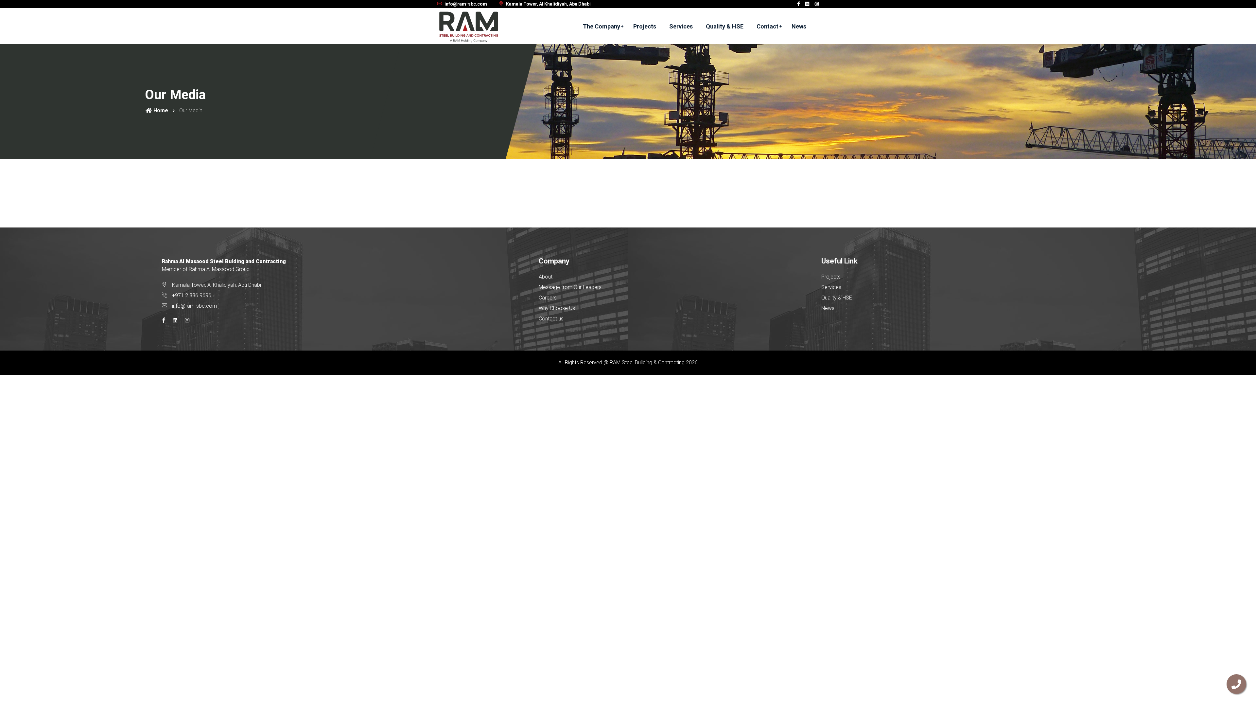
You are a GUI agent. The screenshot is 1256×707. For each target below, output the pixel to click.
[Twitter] (807, 4)
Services (681, 26)
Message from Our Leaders (570, 287)
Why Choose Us (557, 308)
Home (160, 110)
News (799, 26)
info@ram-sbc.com (465, 4)
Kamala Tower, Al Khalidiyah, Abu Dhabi (548, 4)
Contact (767, 26)
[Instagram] (816, 4)
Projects (644, 26)
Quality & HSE (724, 26)
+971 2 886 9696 (191, 295)
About (545, 277)
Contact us (551, 319)
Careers (548, 298)
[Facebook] (798, 4)
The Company (601, 26)
